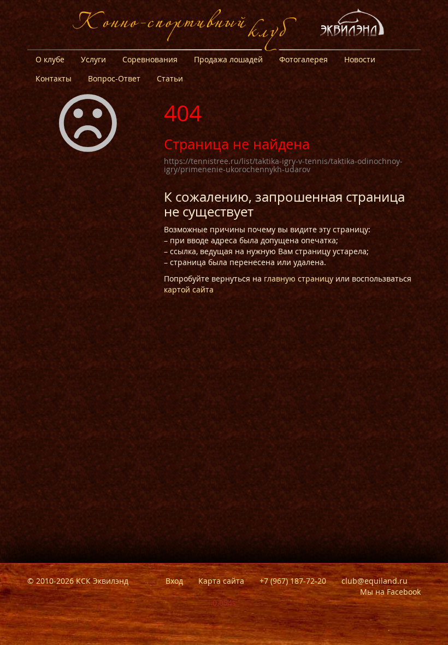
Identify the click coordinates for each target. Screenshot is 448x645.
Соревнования (150, 59)
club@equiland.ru (374, 581)
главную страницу (298, 278)
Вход (174, 581)
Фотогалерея (303, 59)
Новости (359, 59)
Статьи (170, 78)
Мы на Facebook (390, 592)
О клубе (50, 59)
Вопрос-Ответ (114, 78)
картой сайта (189, 289)
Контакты (54, 78)
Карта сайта (221, 581)
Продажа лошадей (228, 59)
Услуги (93, 59)
